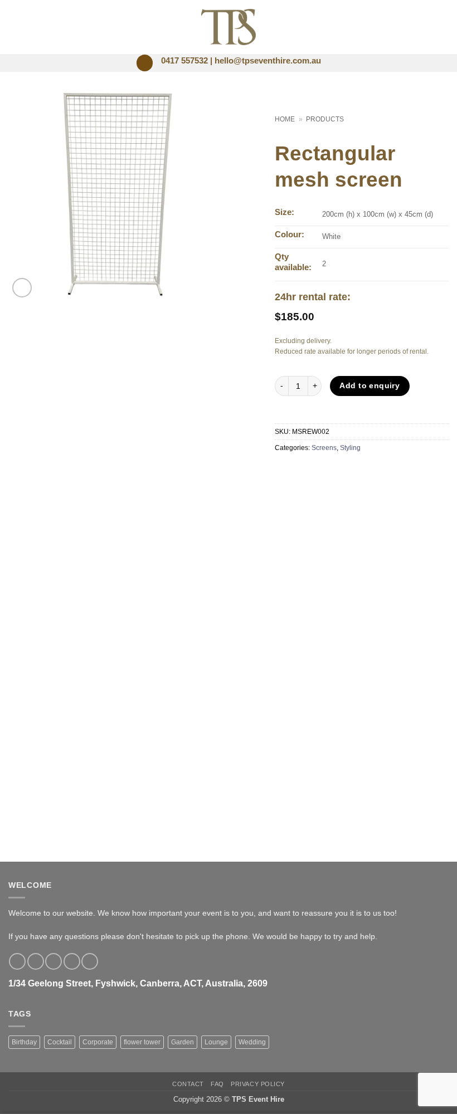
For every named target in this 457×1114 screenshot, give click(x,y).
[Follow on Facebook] (17, 961)
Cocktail (59, 1042)
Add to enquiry (369, 385)
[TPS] (228, 27)
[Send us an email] (72, 961)
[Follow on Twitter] (53, 961)
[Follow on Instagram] (35, 961)
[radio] (104, 747)
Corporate (97, 1042)
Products (325, 119)
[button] (145, 63)
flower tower (142, 1042)
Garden (182, 1042)
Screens (324, 447)
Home (285, 119)
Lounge (216, 1042)
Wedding (252, 1042)
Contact (188, 1084)
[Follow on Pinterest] (89, 961)
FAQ (217, 1084)
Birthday (24, 1042)
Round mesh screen (116, 763)
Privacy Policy (258, 1084)
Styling (350, 447)
